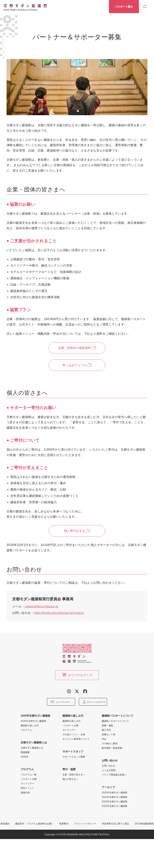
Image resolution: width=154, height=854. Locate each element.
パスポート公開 (28, 779)
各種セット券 (108, 734)
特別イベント (27, 788)
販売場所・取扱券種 (112, 748)
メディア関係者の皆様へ (114, 774)
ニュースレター (63, 702)
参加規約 (5, 823)
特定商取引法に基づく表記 (115, 823)
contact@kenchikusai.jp (41, 606)
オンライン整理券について (76, 739)
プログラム (26, 730)
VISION (24, 756)
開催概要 (25, 752)
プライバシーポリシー (85, 823)
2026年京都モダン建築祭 (33, 721)
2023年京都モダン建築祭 (114, 801)
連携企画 (25, 792)
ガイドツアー (27, 783)
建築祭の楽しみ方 (30, 725)
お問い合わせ (108, 765)
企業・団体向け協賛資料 (74, 347)
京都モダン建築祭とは (32, 748)
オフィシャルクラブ (96, 702)
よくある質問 (108, 770)
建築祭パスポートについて (115, 721)
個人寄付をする (74, 530)
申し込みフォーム (75, 365)
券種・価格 (107, 725)
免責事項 (63, 823)
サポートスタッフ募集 (74, 756)
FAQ (104, 739)
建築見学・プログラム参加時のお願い (34, 823)
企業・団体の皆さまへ (74, 774)
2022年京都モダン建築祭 (114, 806)
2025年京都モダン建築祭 (114, 792)
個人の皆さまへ (70, 779)
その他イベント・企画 (74, 734)
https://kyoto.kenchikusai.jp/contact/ (59, 612)
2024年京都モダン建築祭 (114, 797)
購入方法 (106, 730)
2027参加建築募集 (144, 823)
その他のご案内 (110, 743)
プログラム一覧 (28, 774)
